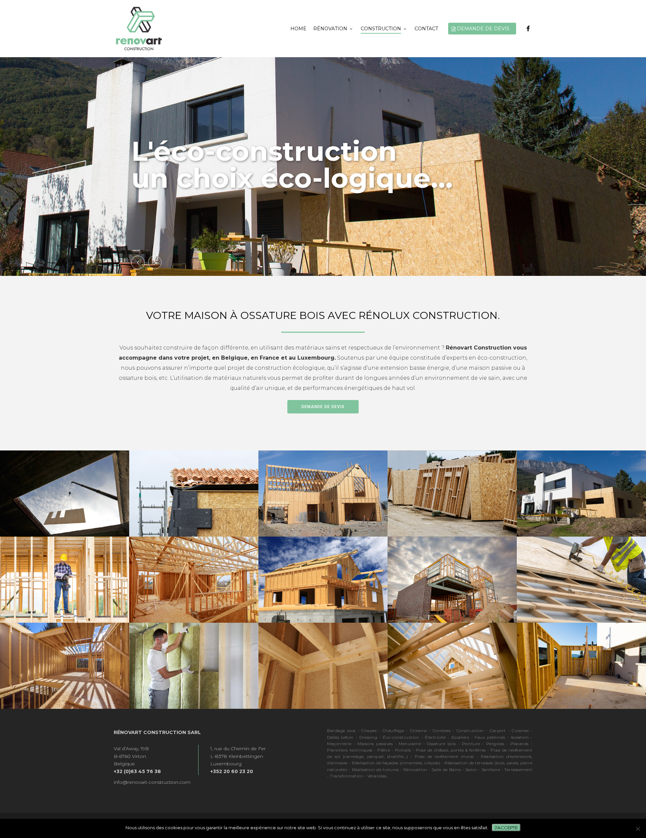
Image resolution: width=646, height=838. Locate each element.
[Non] (637, 828)
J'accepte (506, 827)
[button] (323, 406)
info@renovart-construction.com (152, 782)
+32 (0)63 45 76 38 (137, 771)
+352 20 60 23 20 (231, 771)
